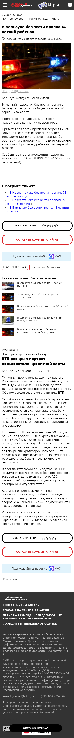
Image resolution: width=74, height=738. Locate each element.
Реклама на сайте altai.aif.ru (26, 610)
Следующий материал (35, 728)
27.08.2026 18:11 (11, 350)
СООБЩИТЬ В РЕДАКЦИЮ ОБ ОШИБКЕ (30, 623)
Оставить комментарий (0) (37, 239)
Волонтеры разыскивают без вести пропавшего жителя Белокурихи (36, 331)
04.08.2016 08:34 (12, 14)
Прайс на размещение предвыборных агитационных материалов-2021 (32, 617)
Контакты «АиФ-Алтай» (21, 605)
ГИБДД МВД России (15, 91)
